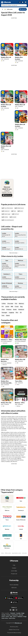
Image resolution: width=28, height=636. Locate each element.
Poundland (7, 461)
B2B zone (14, 587)
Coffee (4, 303)
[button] (22, 2)
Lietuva (15, 616)
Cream (16, 306)
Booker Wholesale (14, 460)
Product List (14, 573)
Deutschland (14, 615)
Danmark (21, 615)
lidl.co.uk (16, 442)
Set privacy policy (14, 626)
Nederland (19, 616)
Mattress (21, 303)
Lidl (7, 208)
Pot (3, 306)
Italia (11, 616)
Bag (21, 306)
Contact (14, 568)
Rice (17, 312)
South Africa (4, 618)
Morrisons (15, 461)
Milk (12, 306)
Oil (20, 312)
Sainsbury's (3, 460)
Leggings (11, 312)
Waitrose (19, 458)
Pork (3, 315)
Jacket (7, 306)
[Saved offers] (19, 2)
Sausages (4, 312)
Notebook (21, 309)
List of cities (14, 571)
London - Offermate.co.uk (15, 419)
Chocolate (10, 303)
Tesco (8, 460)
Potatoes (8, 309)
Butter (15, 309)
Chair (3, 309)
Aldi (11, 461)
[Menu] (25, 2)
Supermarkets (18, 457)
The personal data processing (14, 632)
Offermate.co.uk (18, 623)
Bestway (21, 460)
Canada (3, 615)
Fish (16, 303)
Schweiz (8, 615)
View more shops (13, 252)
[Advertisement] (14, 29)
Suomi (3, 616)
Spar (16, 458)
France (7, 616)
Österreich (12, 613)
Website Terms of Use (14, 629)
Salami (8, 315)
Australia (18, 613)
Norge (24, 616)
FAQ (14, 565)
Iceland (2, 461)
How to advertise (14, 584)
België (22, 613)
